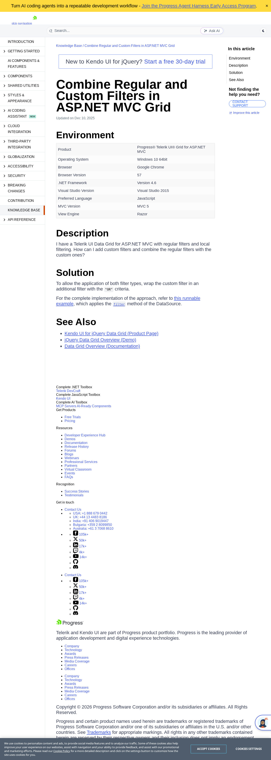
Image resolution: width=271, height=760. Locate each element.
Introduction (21, 41)
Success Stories (77, 491)
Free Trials (73, 417)
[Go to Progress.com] (70, 624)
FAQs (69, 477)
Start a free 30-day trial (174, 61)
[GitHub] (75, 563)
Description (82, 233)
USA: (90, 513)
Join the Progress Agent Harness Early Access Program (199, 5)
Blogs (69, 454)
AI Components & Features (24, 63)
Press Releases (76, 657)
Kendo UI (63, 398)
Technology (73, 650)
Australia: (93, 528)
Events (70, 473)
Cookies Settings (249, 749)
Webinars (72, 458)
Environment (85, 135)
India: (91, 521)
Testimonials (74, 495)
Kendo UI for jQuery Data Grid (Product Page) (111, 333)
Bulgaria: (92, 525)
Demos (70, 439)
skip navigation (22, 23)
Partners (71, 465)
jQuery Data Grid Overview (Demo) (100, 339)
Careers (71, 665)
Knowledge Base (24, 210)
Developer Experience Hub (85, 435)
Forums (70, 450)
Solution (75, 272)
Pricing (70, 421)
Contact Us (73, 509)
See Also (76, 321)
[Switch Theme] (263, 30)
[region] (135, 749)
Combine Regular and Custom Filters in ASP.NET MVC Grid (129, 46)
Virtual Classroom (78, 469)
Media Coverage (77, 661)
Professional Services (81, 462)
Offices (70, 669)
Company (72, 646)
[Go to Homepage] (35, 23)
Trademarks (99, 732)
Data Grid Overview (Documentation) (102, 346)
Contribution (21, 200)
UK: (90, 517)
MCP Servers (66, 406)
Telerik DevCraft (68, 391)
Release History (77, 446)
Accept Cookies (208, 749)
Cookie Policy (61, 751)
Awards (70, 654)
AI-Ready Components (94, 406)
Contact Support (240, 103)
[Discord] (75, 568)
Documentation (76, 443)
